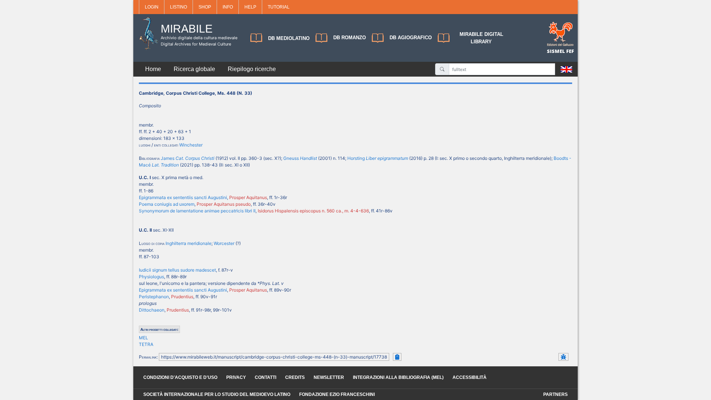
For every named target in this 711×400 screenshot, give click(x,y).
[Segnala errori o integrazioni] (563, 357)
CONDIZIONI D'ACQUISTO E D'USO (180, 377)
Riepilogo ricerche (252, 69)
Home (153, 69)
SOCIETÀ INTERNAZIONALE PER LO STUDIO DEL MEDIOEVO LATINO (216, 394)
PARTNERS (555, 394)
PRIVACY (236, 377)
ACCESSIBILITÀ (470, 377)
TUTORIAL (279, 7)
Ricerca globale (194, 69)
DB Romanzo (349, 37)
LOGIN (151, 7)
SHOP (204, 7)
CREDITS (295, 377)
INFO (228, 7)
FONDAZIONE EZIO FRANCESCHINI (337, 394)
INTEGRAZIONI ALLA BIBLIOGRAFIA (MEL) (398, 377)
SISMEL (556, 51)
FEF (570, 51)
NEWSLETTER (329, 377)
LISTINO (178, 7)
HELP (250, 7)
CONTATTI (265, 377)
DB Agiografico (411, 37)
